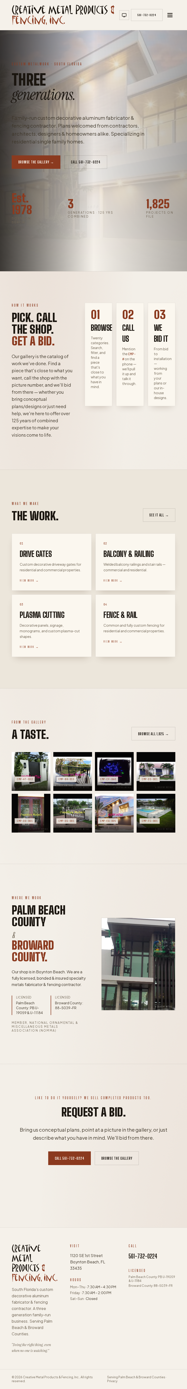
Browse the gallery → (36, 162)
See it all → (159, 515)
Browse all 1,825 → (153, 734)
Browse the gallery (116, 1158)
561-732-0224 (143, 1256)
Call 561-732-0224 (86, 162)
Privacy (112, 1381)
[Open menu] (170, 15)
